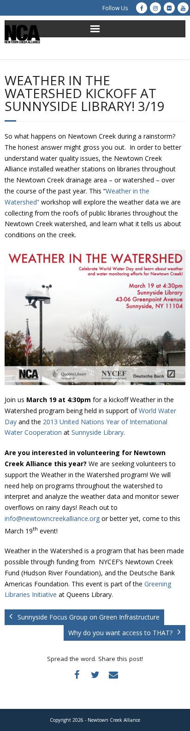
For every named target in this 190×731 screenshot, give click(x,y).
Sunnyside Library (97, 432)
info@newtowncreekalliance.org (52, 518)
